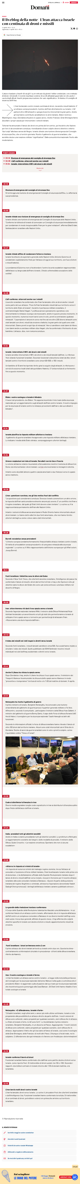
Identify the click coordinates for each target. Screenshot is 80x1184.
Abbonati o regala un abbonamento (20, 1152)
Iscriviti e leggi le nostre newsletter (21, 1133)
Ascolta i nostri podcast (16, 1139)
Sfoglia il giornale (54, 2)
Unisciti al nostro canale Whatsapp (20, 1145)
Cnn (42, 467)
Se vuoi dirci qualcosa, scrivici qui (20, 1158)
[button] (71, 28)
